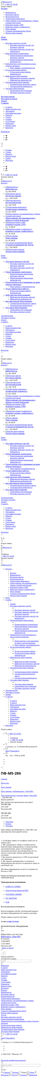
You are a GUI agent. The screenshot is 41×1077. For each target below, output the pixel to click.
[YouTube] (6, 140)
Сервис (4, 39)
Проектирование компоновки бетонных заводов (21, 57)
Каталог (4, 9)
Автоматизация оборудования (17, 82)
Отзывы (8, 119)
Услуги (3, 1015)
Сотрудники (10, 121)
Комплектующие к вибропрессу (17, 27)
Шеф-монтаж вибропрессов (21, 80)
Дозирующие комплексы (15, 19)
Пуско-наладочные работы (16, 70)
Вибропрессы (10, 13)
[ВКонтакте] (6, 136)
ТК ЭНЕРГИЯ (11, 898)
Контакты (9, 128)
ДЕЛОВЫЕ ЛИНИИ (13, 894)
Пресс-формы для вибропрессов (22, 68)
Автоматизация (7, 97)
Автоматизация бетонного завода (23, 84)
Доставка (9, 826)
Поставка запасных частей (16, 43)
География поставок (13, 113)
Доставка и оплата (9, 99)
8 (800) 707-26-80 (13, 921)
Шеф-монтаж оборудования (16, 76)
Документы (9, 111)
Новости (8, 115)
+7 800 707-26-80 (10, 4)
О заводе (5, 103)
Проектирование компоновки (17, 53)
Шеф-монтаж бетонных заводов (22, 78)
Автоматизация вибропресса (21, 86)
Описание (9, 822)
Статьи (8, 117)
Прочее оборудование (13, 33)
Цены (3, 37)
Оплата (8, 824)
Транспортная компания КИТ (16, 890)
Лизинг (4, 101)
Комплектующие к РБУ (14, 25)
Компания (5, 966)
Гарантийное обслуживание (21, 91)
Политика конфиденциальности (13, 1060)
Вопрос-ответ (10, 126)
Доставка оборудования (14, 89)
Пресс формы (10, 29)
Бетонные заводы (12, 15)
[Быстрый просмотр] (2, 928)
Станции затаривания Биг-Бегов (18, 31)
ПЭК (7, 902)
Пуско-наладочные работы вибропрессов (20, 73)
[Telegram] (6, 138)
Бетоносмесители (12, 17)
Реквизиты (9, 124)
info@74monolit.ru (12, 751)
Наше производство (13, 109)
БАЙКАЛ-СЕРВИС (13, 887)
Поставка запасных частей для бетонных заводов (22, 46)
